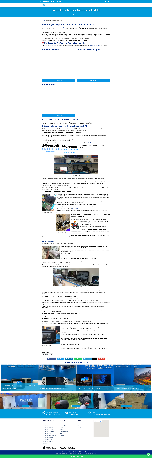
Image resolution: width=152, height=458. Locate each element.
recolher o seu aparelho (95, 45)
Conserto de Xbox (47, 433)
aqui (97, 250)
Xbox (81, 14)
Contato (100, 5)
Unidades (56, 5)
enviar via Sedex (76, 208)
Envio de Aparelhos (127, 406)
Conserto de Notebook (48, 429)
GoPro (102, 14)
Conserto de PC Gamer (48, 437)
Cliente (110, 5)
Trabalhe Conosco (64, 431)
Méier (78, 425)
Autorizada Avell (46, 443)
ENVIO (93, 412)
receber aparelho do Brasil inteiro (64, 47)
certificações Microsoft (91, 142)
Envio (86, 5)
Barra (78, 423)
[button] (51, 359)
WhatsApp (62, 435)
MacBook (50, 14)
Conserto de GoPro (47, 439)
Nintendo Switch (88, 14)
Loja (73, 5)
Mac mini (61, 14)
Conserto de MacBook (48, 423)
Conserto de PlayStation (48, 431)
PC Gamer (97, 14)
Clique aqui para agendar (48, 241)
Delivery (79, 5)
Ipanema (79, 427)
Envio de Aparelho (64, 425)
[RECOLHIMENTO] (66, 413)
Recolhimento (76, 406)
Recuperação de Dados (48, 441)
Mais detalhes (59, 80)
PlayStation (74, 14)
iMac (55, 14)
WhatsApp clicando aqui (90, 223)
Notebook (67, 14)
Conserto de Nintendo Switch (49, 435)
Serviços (65, 5)
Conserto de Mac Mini (48, 427)
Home (43, 20)
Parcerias (62, 433)
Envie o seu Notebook (66, 256)
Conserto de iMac (47, 425)
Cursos (93, 5)
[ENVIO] (89, 412)
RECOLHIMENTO (73, 412)
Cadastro (62, 427)
